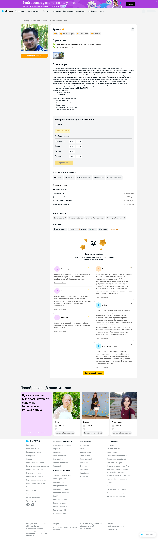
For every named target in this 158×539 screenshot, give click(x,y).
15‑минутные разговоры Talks (118, 466)
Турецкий (84, 466)
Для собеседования (61, 489)
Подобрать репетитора (146, 513)
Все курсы (30, 445)
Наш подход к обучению (35, 462)
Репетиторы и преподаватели (37, 466)
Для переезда (58, 482)
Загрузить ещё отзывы (93, 373)
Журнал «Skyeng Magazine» (117, 479)
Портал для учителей (34, 473)
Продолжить (64, 163)
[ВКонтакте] (28, 504)
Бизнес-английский (76, 218)
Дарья (86, 422)
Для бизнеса (92, 11)
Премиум (110, 445)
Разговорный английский (116, 218)
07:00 (72, 142)
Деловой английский (61, 493)
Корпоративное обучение (36, 487)
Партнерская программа (36, 480)
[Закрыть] (156, 506)
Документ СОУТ (112, 529)
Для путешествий (60, 218)
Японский (84, 476)
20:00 (79, 142)
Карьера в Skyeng (33, 497)
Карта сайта (111, 486)
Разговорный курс (60, 479)
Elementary (57, 452)
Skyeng (26, 20)
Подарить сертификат (34, 476)
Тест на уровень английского (74, 11)
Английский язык (63, 131)
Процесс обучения (33, 452)
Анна (57, 422)
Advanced (57, 466)
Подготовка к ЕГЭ (59, 510)
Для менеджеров (59, 503)
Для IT (55, 496)
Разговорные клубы (114, 463)
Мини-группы (112, 452)
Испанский (84, 445)
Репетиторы (56, 11)
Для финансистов (60, 500)
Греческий (84, 469)
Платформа (30, 455)
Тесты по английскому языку (118, 493)
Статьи (109, 482)
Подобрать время (34, 55)
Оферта (56, 524)
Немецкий (84, 449)
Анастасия (117, 422)
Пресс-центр (31, 501)
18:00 (72, 147)
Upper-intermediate (60, 463)
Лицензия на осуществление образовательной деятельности (91, 526)
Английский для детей (61, 513)
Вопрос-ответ (31, 490)
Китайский (84, 463)
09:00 (72, 152)
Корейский (84, 473)
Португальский (86, 459)
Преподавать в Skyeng (34, 469)
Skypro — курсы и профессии (118, 475)
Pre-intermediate (59, 456)
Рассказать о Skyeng (147, 519)
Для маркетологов (60, 506)
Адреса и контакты (33, 494)
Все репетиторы (40, 20)
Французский (85, 452)
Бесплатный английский (116, 459)
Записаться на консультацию (144, 524)
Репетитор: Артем (60, 283)
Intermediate (58, 459)
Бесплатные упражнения (117, 489)
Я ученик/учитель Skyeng (146, 529)
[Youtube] (32, 504)
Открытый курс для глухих (117, 456)
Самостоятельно (113, 449)
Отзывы (29, 459)
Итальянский (85, 456)
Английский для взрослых (95, 218)
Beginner (56, 449)
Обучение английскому (62, 445)
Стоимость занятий (33, 449)
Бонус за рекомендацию (35, 483)
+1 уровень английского (62, 475)
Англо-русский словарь (116, 496)
